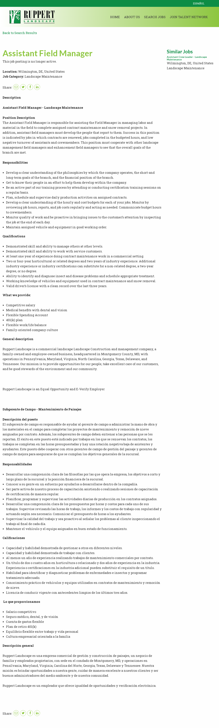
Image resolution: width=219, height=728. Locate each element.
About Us (132, 17)
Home (115, 17)
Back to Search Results (20, 33)
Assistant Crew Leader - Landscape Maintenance (187, 58)
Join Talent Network (189, 17)
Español (198, 3)
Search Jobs (155, 17)
